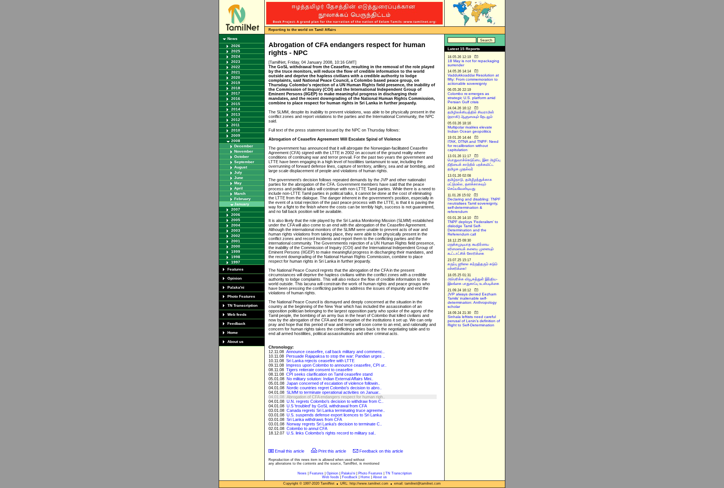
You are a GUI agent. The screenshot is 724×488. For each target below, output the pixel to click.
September (244, 162)
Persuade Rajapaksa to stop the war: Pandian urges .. (335, 356)
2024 (235, 56)
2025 (235, 51)
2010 (235, 130)
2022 (235, 67)
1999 (235, 251)
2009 (235, 135)
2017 (235, 93)
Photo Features (241, 296)
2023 (235, 62)
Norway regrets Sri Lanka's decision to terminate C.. (334, 424)
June (238, 178)
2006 (235, 215)
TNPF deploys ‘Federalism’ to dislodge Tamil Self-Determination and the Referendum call (473, 228)
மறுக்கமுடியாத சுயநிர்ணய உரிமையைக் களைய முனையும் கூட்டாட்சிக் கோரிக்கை (471, 248)
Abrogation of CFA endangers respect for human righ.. (336, 397)
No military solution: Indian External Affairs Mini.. (330, 378)
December (243, 146)
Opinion (234, 278)
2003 (235, 230)
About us (235, 342)
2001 (235, 241)
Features (235, 269)
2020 (235, 77)
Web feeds (237, 314)
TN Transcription (242, 305)
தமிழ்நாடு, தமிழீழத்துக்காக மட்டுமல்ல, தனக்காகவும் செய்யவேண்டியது (470, 184)
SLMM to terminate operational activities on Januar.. (333, 392)
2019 (235, 83)
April (238, 188)
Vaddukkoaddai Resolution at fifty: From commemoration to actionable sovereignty (473, 79)
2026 (235, 46)
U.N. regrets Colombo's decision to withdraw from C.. (335, 401)
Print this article (332, 451)
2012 (235, 120)
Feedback (236, 323)
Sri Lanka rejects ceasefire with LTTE (320, 360)
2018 (235, 88)
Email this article (289, 451)
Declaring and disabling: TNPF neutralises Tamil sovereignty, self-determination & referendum (474, 205)
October (241, 157)
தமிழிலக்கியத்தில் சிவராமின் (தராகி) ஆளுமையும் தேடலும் (471, 114)
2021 (235, 72)
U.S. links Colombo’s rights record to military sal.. (331, 433)
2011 (235, 125)
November (243, 151)
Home (232, 332)
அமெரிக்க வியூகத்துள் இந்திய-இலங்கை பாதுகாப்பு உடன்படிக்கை (473, 281)
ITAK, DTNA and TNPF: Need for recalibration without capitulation (473, 145)
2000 (235, 246)
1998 (235, 257)
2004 (235, 225)
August (240, 167)
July (238, 172)
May (238, 183)
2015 (235, 104)
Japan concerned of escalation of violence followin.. (333, 383)
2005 (235, 220)
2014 (235, 109)
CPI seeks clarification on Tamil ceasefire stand (329, 374)
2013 (235, 114)
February (242, 199)
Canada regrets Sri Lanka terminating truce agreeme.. (336, 410)
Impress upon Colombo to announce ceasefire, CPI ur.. (336, 365)
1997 (235, 262)
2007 (235, 209)
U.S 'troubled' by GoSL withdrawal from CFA (327, 406)
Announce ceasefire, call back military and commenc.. (335, 351)
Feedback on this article (381, 451)
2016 (235, 98)
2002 (235, 236)
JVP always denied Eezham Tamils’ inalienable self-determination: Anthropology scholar (472, 300)
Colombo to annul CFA (307, 428)
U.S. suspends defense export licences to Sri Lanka (334, 415)
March (239, 193)
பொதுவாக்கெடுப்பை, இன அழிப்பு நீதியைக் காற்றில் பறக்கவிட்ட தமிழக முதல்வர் (474, 164)
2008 (235, 141)
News (232, 39)
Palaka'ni (235, 287)
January (241, 204)
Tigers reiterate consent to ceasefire (319, 369)
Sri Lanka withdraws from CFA (314, 419)
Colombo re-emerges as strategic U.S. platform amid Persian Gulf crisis (471, 98)
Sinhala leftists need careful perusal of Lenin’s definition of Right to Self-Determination (474, 321)
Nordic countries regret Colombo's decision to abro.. (334, 388)
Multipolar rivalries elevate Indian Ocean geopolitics (470, 129)
